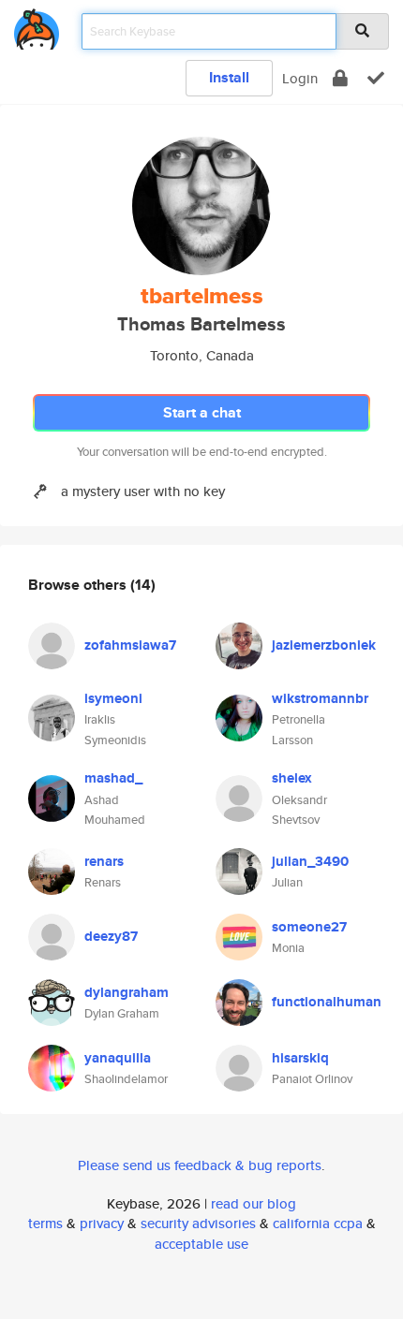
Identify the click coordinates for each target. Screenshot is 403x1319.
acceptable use (201, 1243)
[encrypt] (340, 78)
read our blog (253, 1203)
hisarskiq (300, 1058)
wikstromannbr (320, 698)
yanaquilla (117, 1058)
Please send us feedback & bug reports (199, 1165)
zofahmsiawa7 (130, 645)
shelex (292, 778)
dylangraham (126, 992)
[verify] (375, 78)
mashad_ (113, 778)
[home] (36, 26)
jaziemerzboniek (324, 645)
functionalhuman (326, 1001)
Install (229, 77)
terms (45, 1223)
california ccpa (318, 1223)
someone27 (309, 926)
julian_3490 (310, 861)
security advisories (198, 1223)
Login (300, 78)
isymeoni (113, 698)
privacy (102, 1223)
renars (104, 861)
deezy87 (111, 936)
